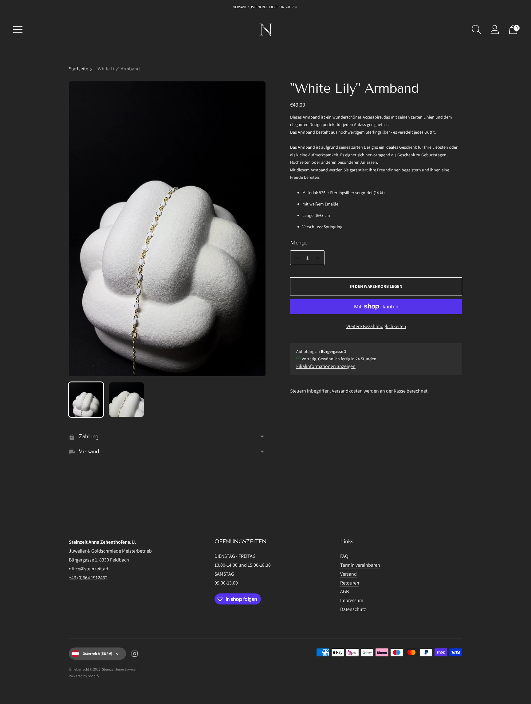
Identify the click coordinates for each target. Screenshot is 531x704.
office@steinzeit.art (88, 568)
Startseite (78, 68)
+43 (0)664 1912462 (88, 577)
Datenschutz (353, 609)
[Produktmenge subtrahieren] (318, 258)
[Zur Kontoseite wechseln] (494, 29)
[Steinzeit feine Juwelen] (265, 29)
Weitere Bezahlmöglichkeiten (376, 326)
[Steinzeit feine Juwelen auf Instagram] (134, 655)
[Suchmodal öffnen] (476, 29)
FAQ (344, 556)
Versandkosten (348, 391)
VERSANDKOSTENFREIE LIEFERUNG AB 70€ (265, 7)
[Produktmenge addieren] (296, 258)
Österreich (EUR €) (97, 653)
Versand (348, 574)
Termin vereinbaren (360, 565)
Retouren (349, 583)
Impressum (351, 600)
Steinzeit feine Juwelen (120, 669)
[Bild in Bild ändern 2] (126, 399)
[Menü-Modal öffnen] (17, 29)
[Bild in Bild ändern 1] (86, 399)
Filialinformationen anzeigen (326, 366)
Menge (299, 242)
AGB (344, 591)
